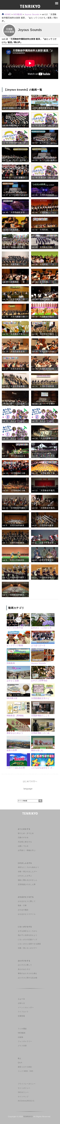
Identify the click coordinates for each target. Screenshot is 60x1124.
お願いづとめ (23, 846)
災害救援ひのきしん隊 (27, 884)
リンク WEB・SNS (25, 1071)
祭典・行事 (22, 905)
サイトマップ (23, 1097)
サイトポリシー (24, 1088)
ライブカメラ (23, 1012)
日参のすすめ (23, 837)
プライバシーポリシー (27, 1084)
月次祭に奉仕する (25, 842)
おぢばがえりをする (26, 897)
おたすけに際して (25, 965)
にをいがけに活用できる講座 (29, 944)
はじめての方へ (30, 781)
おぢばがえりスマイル (27, 914)
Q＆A (20, 1063)
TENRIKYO (28, 1117)
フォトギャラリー (25, 1041)
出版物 (20, 1037)
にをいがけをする (25, 927)
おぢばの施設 (23, 910)
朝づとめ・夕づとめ (26, 833)
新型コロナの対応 (25, 1067)
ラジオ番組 (22, 1029)
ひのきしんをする (25, 863)
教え (19, 1058)
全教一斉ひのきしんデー (27, 872)
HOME (7, 14)
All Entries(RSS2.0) (26, 1101)
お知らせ (21, 1003)
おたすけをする (24, 961)
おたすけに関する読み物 (27, 978)
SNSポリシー (23, 1092)
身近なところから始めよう (28, 867)
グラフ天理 (22, 1046)
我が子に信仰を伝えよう (27, 935)
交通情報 (21, 1016)
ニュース (21, 999)
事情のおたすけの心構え (27, 973)
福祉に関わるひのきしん (27, 880)
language (27, 788)
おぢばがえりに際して (27, 901)
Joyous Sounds (32, 14)
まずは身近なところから (27, 931)
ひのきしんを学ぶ (25, 876)
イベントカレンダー (26, 1007)
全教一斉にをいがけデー (27, 948)
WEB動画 (21, 1033)
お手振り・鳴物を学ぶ (27, 850)
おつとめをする (24, 829)
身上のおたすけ (24, 969)
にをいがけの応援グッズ (27, 940)
